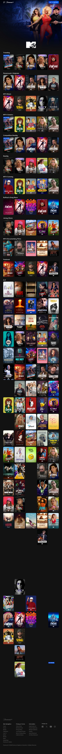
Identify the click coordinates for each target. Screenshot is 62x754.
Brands (4, 736)
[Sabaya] (31, 636)
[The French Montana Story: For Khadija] (42, 438)
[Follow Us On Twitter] (47, 726)
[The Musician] (20, 570)
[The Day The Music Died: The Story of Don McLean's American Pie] (31, 405)
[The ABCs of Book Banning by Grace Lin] (31, 289)
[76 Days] (20, 289)
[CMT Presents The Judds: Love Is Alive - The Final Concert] (31, 504)
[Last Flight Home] (31, 520)
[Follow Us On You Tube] (51, 726)
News (4, 738)
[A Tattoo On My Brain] (53, 653)
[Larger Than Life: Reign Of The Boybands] (8, 520)
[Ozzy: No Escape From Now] (20, 587)
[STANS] (20, 636)
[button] (4, 2)
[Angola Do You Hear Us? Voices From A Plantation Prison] (53, 306)
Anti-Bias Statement (33, 735)
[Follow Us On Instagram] (55, 726)
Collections (5, 731)
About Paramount (33, 733)
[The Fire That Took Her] (20, 438)
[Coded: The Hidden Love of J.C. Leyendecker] (42, 388)
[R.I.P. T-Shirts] (53, 587)
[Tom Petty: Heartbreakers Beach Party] (31, 686)
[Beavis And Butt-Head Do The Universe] (31, 339)
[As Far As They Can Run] (31, 322)
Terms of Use (19, 726)
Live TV (4, 733)
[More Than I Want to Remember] (8, 570)
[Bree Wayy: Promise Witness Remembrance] (20, 355)
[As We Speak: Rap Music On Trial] (42, 322)
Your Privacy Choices (20, 731)
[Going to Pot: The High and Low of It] (31, 454)
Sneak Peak (5, 740)
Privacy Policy (19, 729)
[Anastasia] (42, 306)
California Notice (19, 735)
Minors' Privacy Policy (21, 733)
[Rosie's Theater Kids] (53, 603)
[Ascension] (53, 322)
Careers (30, 731)
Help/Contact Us (32, 726)
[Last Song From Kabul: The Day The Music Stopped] (42, 520)
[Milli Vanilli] (53, 554)
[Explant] (31, 421)
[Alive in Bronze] (20, 306)
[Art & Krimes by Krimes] (20, 322)
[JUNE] (42, 504)
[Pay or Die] (42, 587)
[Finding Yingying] (8, 438)
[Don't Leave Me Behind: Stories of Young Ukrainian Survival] (42, 405)
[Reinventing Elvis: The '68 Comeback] (20, 603)
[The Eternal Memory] (8, 421)
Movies (4, 729)
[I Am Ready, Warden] (42, 471)
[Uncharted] (8, 702)
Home (4, 726)
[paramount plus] (10, 2)
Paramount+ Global (7, 742)
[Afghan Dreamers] (8, 306)
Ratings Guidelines (33, 729)
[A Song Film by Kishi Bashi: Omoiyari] (20, 653)
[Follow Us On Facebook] (42, 726)
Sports (4, 735)
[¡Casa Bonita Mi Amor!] (42, 355)
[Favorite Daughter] (53, 421)
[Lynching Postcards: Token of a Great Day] (20, 537)
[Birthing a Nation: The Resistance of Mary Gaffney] (8, 355)
